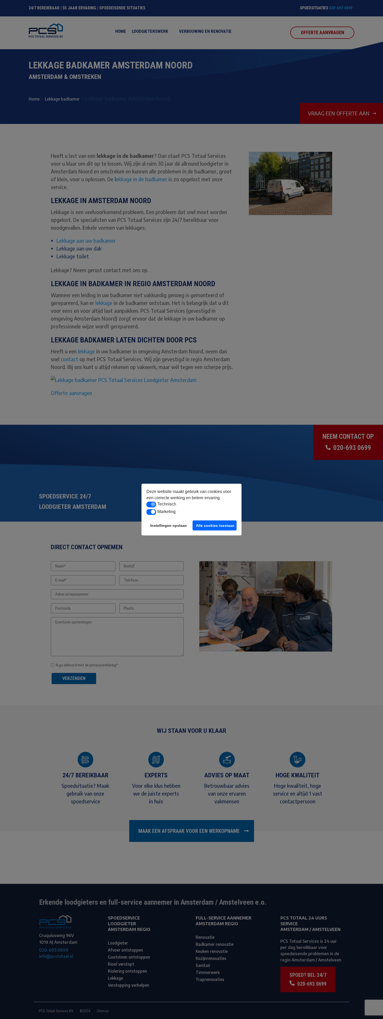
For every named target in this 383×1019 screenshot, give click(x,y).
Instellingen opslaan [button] (168, 525)
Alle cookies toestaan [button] (215, 525)
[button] (151, 504)
